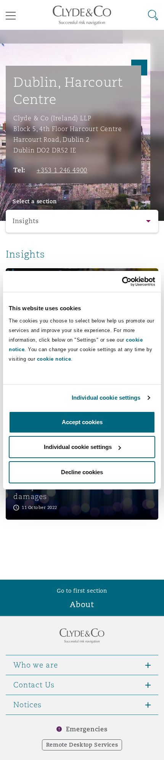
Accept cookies (82, 422)
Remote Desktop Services (82, 744)
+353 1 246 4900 (62, 170)
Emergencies (86, 729)
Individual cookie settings (106, 397)
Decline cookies (82, 472)
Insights (26, 221)
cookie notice (54, 359)
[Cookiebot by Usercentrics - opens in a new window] (121, 282)
